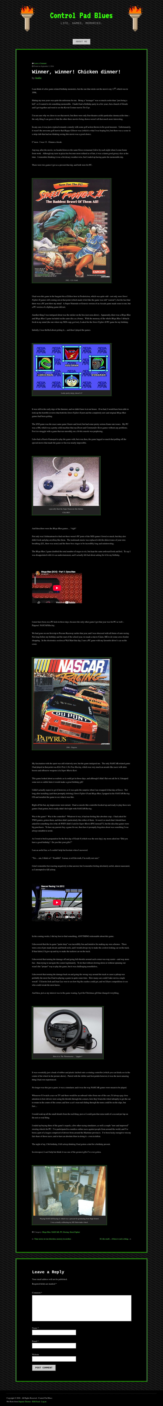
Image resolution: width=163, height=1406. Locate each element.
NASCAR (55, 1232)
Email (35, 1341)
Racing (66, 1232)
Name (35, 1327)
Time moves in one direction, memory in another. (52, 1238)
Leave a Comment (40, 63)
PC (61, 1232)
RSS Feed (36, 1401)
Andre (38, 78)
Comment (37, 1292)
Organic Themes (24, 1401)
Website (35, 1354)
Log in (43, 1401)
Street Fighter (75, 1232)
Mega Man (46, 1232)
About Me (81, 41)
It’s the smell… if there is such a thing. (114, 1238)
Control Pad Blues (81, 15)
